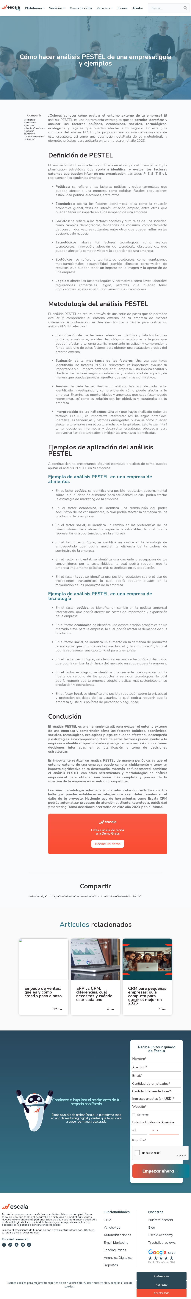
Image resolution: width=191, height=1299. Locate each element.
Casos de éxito (81, 8)
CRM (107, 1220)
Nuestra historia (160, 1220)
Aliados (137, 8)
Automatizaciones (117, 1235)
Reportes (111, 1265)
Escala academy (160, 1235)
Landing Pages (115, 1250)
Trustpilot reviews (162, 1242)
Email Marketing (116, 1242)
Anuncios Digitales (118, 1257)
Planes (123, 8)
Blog (151, 1227)
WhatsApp (112, 1227)
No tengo (143, 1114)
